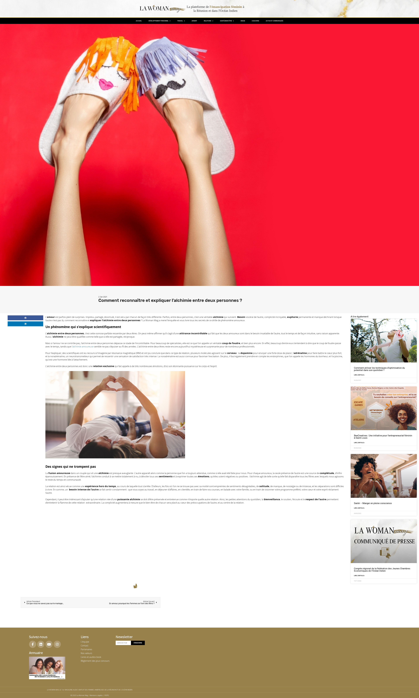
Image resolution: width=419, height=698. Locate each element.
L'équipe (85, 641)
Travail (180, 21)
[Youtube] (49, 644)
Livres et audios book (91, 657)
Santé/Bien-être (226, 21)
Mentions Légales (96, 695)
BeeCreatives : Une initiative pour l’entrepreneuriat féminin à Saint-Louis (383, 436)
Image (243, 21)
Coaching (255, 21)
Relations (207, 21)
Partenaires (86, 649)
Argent (194, 21)
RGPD (107, 695)
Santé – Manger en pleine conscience (373, 503)
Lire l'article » (359, 375)
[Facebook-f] (32, 644)
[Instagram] (57, 644)
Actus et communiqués (274, 21)
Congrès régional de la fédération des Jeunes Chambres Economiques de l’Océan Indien (382, 569)
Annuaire (36, 653)
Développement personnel (158, 21)
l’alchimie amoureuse (83, 346)
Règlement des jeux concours (95, 660)
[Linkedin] (40, 644)
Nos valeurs (86, 653)
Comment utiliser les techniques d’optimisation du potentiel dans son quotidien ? (379, 369)
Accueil (139, 21)
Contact (84, 645)
